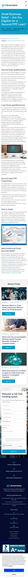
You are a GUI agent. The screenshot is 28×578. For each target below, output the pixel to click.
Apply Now (14, 451)
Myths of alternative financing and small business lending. (14, 504)
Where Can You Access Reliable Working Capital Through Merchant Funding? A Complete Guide (14, 340)
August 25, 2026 (15, 302)
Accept (14, 570)
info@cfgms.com (14, 523)
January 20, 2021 (14, 38)
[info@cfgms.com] (14, 521)
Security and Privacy (14, 538)
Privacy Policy (14, 536)
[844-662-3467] (14, 517)
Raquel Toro (5, 38)
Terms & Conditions (14, 531)
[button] (8, 314)
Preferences (14, 574)
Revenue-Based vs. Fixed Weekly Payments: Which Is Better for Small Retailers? (12, 307)
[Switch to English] (26, 1)
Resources (8, 28)
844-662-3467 (14, 518)
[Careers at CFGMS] (14, 526)
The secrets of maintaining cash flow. (14, 502)
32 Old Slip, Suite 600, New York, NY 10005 (14, 514)
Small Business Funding (19, 40)
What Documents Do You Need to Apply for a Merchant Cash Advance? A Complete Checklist (14, 374)
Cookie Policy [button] (5, 564)
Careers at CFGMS (14, 527)
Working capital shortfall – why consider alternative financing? (14, 499)
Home (2, 28)
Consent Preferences (6, 541)
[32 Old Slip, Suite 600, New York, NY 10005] (14, 513)
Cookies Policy (14, 533)
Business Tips (10, 40)
